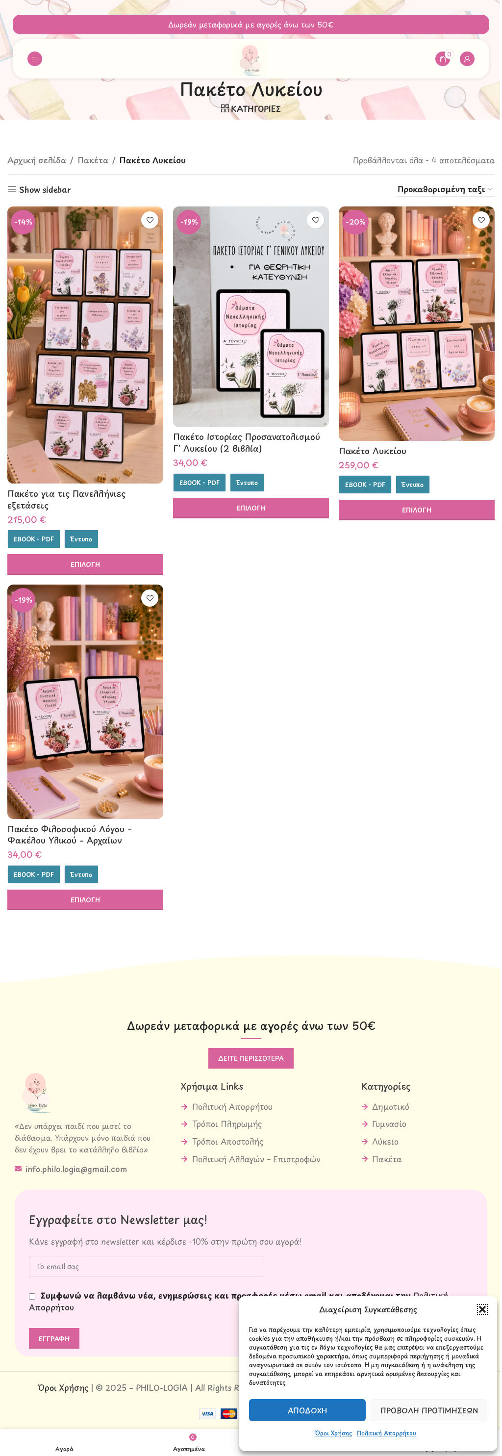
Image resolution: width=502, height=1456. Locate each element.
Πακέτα (92, 160)
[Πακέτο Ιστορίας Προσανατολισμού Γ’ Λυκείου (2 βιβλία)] (251, 316)
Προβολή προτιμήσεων (429, 1410)
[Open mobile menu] (35, 59)
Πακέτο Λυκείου (372, 450)
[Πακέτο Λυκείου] (417, 323)
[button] (482, 1309)
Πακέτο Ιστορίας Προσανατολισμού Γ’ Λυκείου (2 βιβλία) (246, 442)
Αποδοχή (307, 1410)
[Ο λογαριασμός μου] (467, 59)
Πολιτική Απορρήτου (386, 1433)
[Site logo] (251, 57)
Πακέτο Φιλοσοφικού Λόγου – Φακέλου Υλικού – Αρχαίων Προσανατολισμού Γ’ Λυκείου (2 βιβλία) (74, 846)
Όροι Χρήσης (333, 1433)
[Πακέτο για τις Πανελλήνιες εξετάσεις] (85, 345)
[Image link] (37, 1089)
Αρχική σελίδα (36, 160)
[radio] (33, 539)
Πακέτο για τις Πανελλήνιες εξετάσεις (66, 499)
